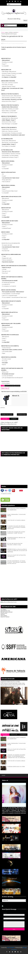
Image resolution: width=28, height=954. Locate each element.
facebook (13, 418)
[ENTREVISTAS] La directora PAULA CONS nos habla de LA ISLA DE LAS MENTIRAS (17, 550)
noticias (10, 32)
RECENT (5, 734)
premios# (17, 385)
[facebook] (7, 1)
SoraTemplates (10, 947)
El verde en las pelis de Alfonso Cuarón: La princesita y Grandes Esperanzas (16, 527)
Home (2, 32)
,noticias (17, 43)
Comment (23, 734)
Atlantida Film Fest (5, 610)
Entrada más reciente (7, 414)
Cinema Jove (4, 613)
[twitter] (10, 1)
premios (16, 32)
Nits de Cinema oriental (6, 612)
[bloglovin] (15, 1)
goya (6, 32)
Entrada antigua (22, 414)
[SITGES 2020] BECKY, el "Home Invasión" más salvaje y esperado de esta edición (16, 562)
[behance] (18, 952)
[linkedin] (21, 1)
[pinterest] (12, 1)
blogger (5, 418)
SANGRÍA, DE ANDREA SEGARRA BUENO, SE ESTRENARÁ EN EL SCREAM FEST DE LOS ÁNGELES (16, 756)
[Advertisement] (14, 581)
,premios (21, 43)
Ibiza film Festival (5, 617)
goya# (6, 385)
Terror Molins (4, 615)
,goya (13, 43)
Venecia (3, 614)
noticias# (12, 385)
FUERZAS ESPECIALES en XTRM (10, 681)
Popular (14, 734)
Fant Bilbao (3, 609)
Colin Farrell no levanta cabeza (16, 520)
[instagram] (18, 1)
